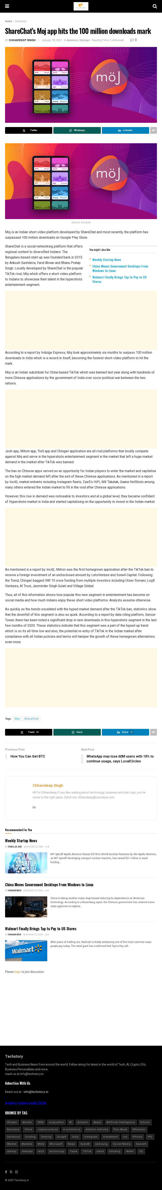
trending (114, 1151)
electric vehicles (97, 1129)
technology (57, 1151)
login (18, 972)
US (141, 1151)
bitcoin (145, 1122)
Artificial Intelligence (121, 1122)
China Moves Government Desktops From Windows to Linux (120, 268)
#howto (27, 1122)
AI (70, 1122)
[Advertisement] (81, 320)
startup (11, 1151)
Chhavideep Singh (22, 40)
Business (21, 21)
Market (11, 1144)
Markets (27, 1144)
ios (125, 1137)
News (71, 1144)
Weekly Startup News (106, 259)
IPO (150, 1137)
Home (8, 21)
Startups (84, 40)
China (28, 1129)
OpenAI (85, 1144)
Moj (17, 719)
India (75, 1137)
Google (61, 1137)
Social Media (122, 1144)
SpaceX (141, 1144)
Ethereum (139, 1129)
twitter (130, 1151)
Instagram (91, 1137)
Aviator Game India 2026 (25, 1103)
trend (100, 1151)
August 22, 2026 (34, 846)
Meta (41, 1144)
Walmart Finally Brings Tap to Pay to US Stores (119, 279)
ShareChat (31, 719)
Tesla (73, 1151)
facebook (13, 1137)
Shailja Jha (15, 846)
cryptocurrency (48, 1129)
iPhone (137, 1137)
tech (41, 1151)
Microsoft (56, 1144)
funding (30, 1137)
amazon (82, 1122)
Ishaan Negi (14, 890)
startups (27, 1151)
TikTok (87, 1151)
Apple (97, 1122)
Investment (110, 1137)
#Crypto (12, 1122)
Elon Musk (120, 1129)
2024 (40, 1122)
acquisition (56, 1122)
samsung (101, 1144)
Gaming (46, 1137)
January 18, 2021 (52, 40)
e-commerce (71, 1129)
